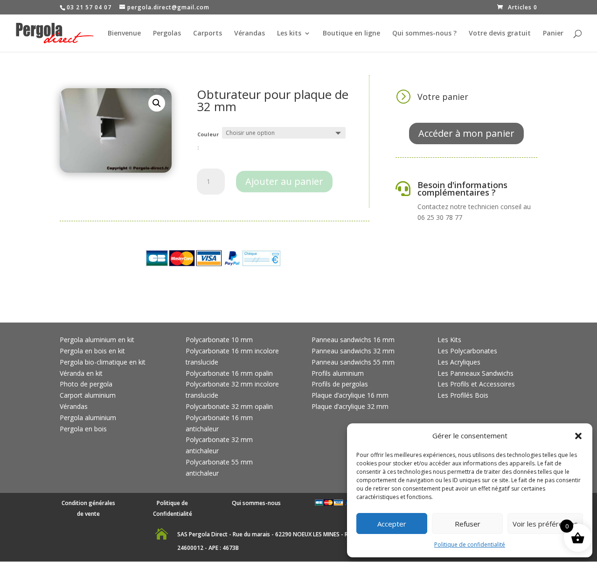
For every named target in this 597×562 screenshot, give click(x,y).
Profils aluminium (338, 373)
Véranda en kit (81, 373)
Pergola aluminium (88, 417)
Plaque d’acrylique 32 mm (350, 406)
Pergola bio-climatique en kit (103, 362)
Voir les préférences (545, 523)
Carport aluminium (88, 395)
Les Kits (449, 339)
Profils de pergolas (340, 383)
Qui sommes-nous (256, 503)
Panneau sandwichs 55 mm (353, 362)
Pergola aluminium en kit (97, 339)
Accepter (391, 523)
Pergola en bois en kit (92, 350)
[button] (578, 436)
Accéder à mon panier (466, 133)
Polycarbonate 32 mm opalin (229, 406)
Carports (207, 33)
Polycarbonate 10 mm (219, 339)
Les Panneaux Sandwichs (475, 373)
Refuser (467, 523)
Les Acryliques (458, 362)
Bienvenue (124, 33)
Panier (553, 33)
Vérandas (249, 33)
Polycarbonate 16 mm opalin (229, 373)
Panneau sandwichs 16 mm (353, 339)
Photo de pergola (86, 383)
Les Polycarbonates (467, 350)
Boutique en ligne (351, 33)
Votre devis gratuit (500, 33)
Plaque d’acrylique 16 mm (350, 395)
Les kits (289, 33)
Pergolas (167, 33)
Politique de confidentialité (469, 544)
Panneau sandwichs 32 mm (353, 350)
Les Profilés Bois (462, 395)
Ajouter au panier (284, 181)
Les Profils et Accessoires (476, 383)
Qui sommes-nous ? (424, 33)
